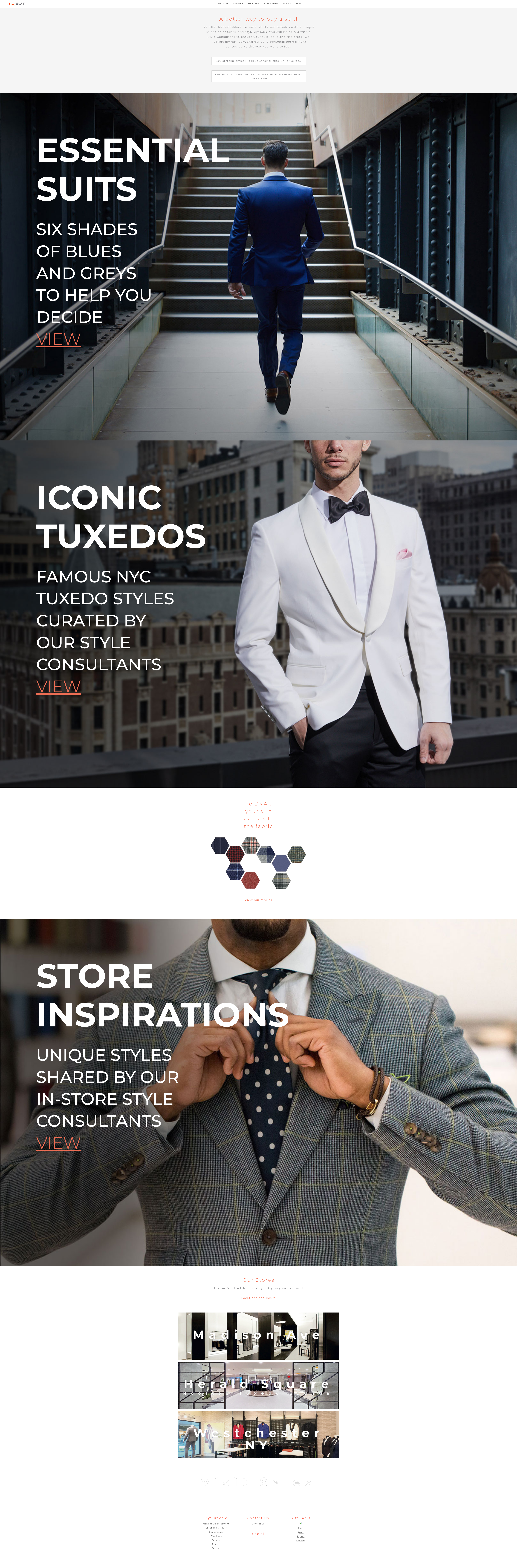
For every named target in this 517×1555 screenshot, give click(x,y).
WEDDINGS (238, 4)
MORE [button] (298, 4)
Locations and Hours (258, 1298)
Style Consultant (221, 36)
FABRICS (287, 4)
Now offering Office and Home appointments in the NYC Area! (259, 61)
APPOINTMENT (221, 4)
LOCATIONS (253, 4)
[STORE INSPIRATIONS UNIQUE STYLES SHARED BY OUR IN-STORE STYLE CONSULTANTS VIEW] (258, 1265)
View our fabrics (258, 900)
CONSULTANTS (271, 4)
